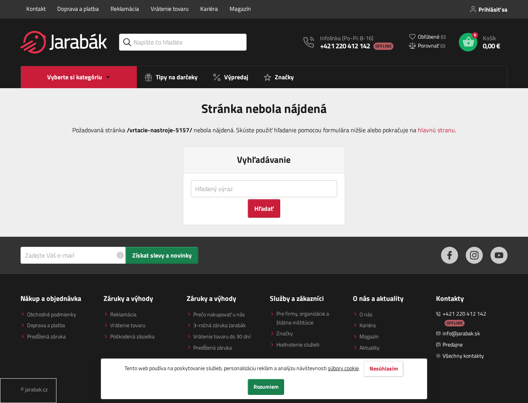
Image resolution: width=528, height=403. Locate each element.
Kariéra (209, 8)
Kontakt (36, 8)
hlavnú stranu (436, 130)
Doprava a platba (78, 8)
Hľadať (264, 208)
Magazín (240, 8)
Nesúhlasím (384, 368)
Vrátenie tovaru (170, 8)
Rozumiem (266, 387)
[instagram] (474, 255)
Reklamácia (125, 8)
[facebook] (449, 255)
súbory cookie (343, 368)
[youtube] (499, 255)
